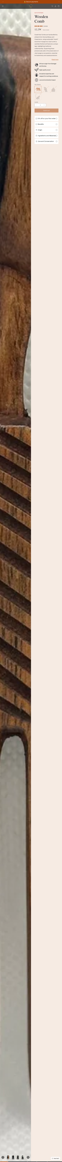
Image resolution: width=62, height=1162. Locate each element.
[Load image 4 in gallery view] (18, 1157)
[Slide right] (28, 1157)
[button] (2, 6)
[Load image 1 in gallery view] (8, 1157)
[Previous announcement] (3, 2)
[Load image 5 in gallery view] (23, 1157)
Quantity (36, 102)
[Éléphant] (38, 89)
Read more (55, 59)
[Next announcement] (59, 2)
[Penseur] (45, 89)
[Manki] (38, 96)
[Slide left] (2, 1157)
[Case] (53, 89)
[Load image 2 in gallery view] (13, 1157)
